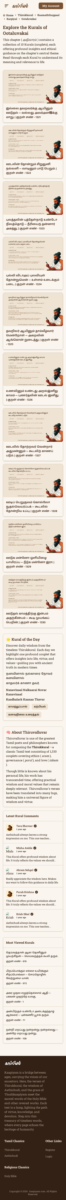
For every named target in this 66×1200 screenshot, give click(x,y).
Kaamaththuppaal (48, 15)
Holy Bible (10, 1176)
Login (48, 1156)
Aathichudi (11, 1155)
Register (50, 1150)
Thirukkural (25, 15)
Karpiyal (12, 19)
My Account (50, 6)
